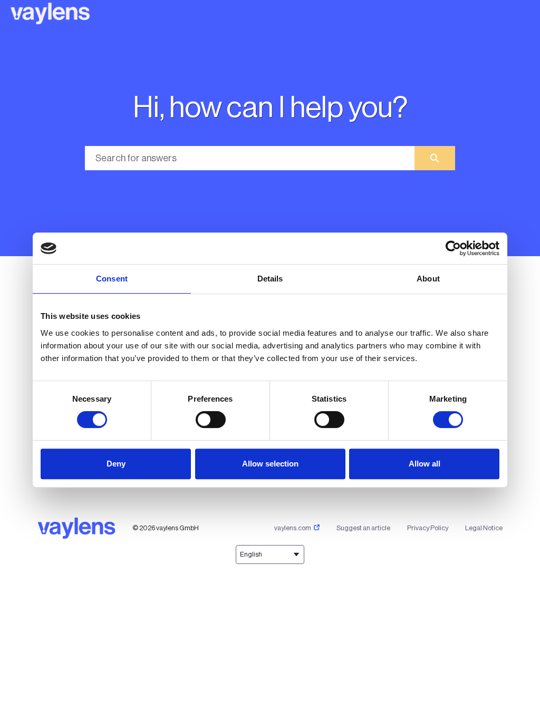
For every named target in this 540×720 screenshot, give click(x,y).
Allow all (424, 463)
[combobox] (249, 158)
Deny (116, 463)
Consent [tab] (112, 278)
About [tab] (428, 278)
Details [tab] (270, 278)
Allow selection (270, 463)
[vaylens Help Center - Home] (50, 13)
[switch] (211, 419)
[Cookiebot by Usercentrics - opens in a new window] (453, 248)
